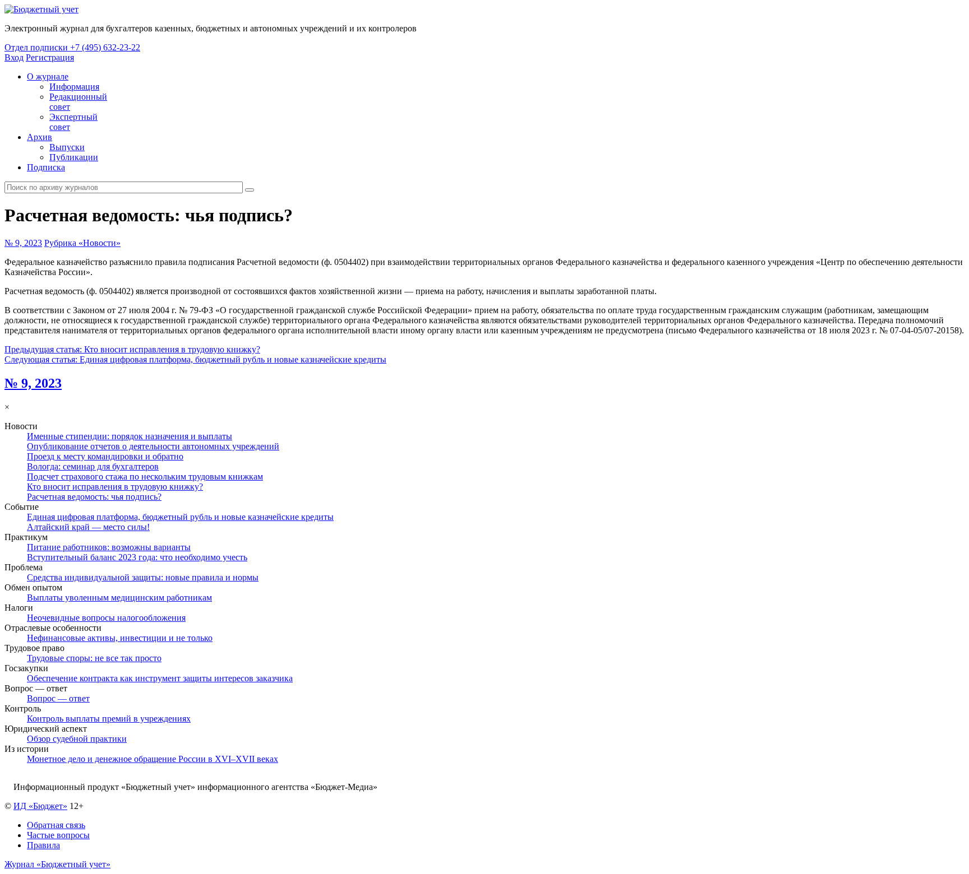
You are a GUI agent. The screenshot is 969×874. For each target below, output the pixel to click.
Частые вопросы (58, 835)
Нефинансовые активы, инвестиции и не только (120, 638)
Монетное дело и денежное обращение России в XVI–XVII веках (152, 759)
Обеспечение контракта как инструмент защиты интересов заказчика (160, 678)
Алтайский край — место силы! (88, 527)
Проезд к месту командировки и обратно (105, 456)
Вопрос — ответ (58, 698)
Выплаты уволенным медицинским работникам (119, 597)
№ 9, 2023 (23, 243)
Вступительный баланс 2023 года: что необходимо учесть (137, 557)
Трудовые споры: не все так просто (94, 658)
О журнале (47, 76)
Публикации (73, 157)
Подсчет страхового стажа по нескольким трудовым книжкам (145, 476)
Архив (39, 137)
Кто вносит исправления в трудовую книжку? (115, 486)
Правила (43, 845)
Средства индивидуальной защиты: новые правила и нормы (143, 577)
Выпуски (67, 147)
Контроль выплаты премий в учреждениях (109, 718)
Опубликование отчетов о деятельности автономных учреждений (153, 446)
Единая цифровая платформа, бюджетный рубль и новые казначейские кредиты (180, 517)
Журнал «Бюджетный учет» (57, 864)
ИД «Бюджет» (40, 806)
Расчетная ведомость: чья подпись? (94, 496)
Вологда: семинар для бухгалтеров (93, 466)
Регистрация (50, 57)
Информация (74, 86)
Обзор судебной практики (77, 738)
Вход (14, 57)
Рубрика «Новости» (82, 243)
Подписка (46, 167)
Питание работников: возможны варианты (109, 547)
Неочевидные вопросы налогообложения (106, 617)
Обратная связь (56, 825)
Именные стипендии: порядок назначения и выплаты (129, 436)
